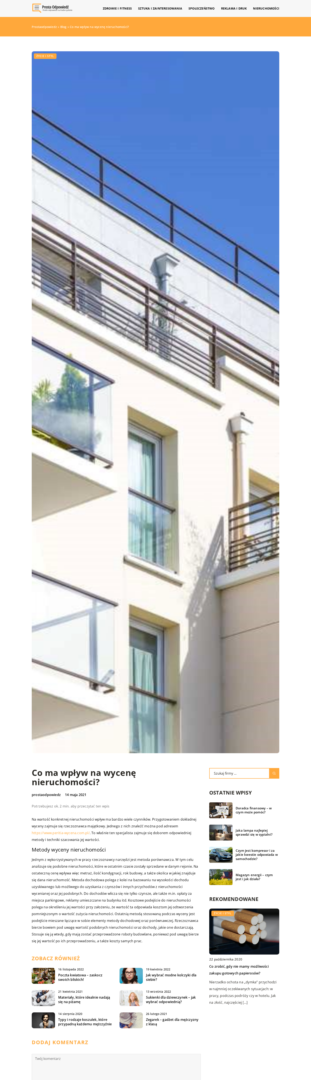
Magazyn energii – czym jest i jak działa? (254, 877)
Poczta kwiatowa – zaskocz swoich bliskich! (80, 977)
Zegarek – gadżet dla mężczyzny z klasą (172, 1021)
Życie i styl (45, 56)
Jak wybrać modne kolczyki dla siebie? (171, 977)
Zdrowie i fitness (117, 8)
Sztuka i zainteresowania (160, 8)
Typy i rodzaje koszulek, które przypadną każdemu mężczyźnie (85, 1021)
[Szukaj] (274, 773)
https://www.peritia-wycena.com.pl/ (61, 833)
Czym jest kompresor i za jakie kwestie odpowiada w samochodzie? (257, 855)
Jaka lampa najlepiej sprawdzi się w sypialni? (254, 832)
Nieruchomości (266, 8)
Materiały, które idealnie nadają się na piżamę (84, 999)
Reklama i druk (234, 8)
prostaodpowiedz (46, 794)
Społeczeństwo (202, 8)
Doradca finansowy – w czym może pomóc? (254, 810)
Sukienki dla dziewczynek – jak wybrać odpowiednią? (171, 999)
